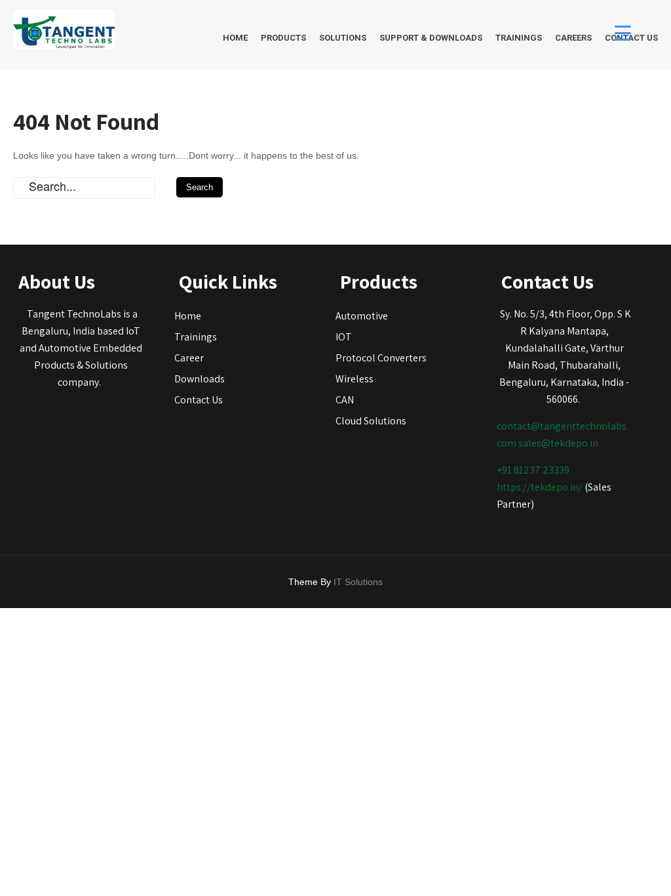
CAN (345, 400)
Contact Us (198, 400)
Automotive (362, 316)
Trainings (518, 38)
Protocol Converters (381, 358)
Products (283, 38)
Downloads (199, 379)
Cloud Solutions (371, 421)
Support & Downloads (430, 38)
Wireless (355, 379)
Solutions (342, 38)
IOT (344, 337)
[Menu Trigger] (623, 32)
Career (189, 358)
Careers (573, 38)
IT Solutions (358, 582)
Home (235, 38)
